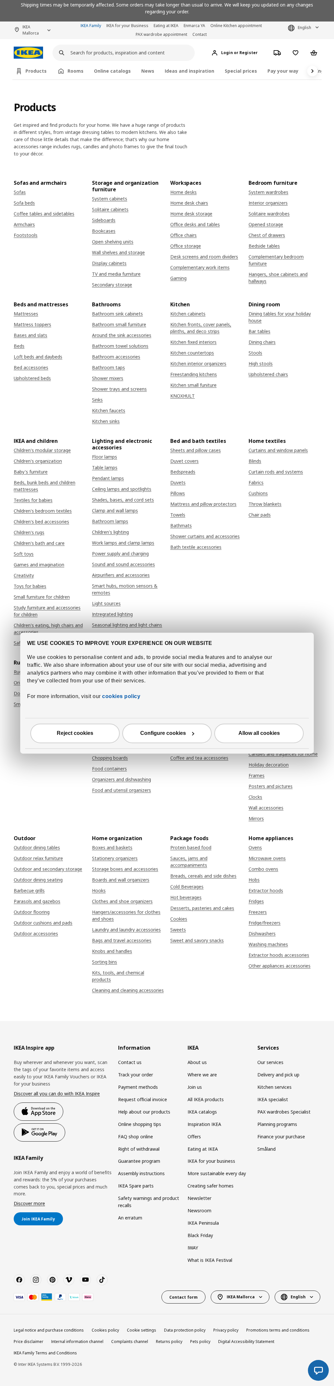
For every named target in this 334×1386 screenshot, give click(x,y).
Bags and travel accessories (121, 940)
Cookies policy (105, 1330)
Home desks (183, 192)
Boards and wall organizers (120, 880)
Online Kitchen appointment (236, 25)
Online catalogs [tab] (112, 71)
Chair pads (260, 515)
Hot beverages (186, 897)
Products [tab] (36, 71)
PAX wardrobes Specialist (284, 1112)
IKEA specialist (272, 1099)
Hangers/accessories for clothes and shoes (126, 915)
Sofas (20, 192)
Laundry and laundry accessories (126, 929)
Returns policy (169, 1341)
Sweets (178, 929)
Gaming (178, 278)
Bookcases (103, 231)
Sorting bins (104, 962)
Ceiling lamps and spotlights (121, 489)
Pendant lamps (108, 478)
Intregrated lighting (112, 614)
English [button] (304, 27)
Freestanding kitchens (193, 374)
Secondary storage (112, 285)
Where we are (202, 1075)
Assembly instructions (141, 1173)
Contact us (130, 1062)
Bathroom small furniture (119, 324)
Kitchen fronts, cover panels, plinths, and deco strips (200, 327)
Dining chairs (262, 342)
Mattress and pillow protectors (203, 504)
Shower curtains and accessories (205, 536)
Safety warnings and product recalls (148, 1201)
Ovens (255, 847)
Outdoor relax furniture (38, 858)
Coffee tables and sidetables (44, 214)
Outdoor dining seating (38, 880)
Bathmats (181, 525)
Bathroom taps (108, 367)
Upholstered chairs (268, 374)
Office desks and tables (195, 224)
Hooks (99, 890)
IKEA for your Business (127, 25)
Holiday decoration (269, 765)
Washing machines (268, 944)
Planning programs (277, 1124)
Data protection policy (184, 1330)
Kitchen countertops (192, 353)
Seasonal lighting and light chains (127, 625)
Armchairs (24, 224)
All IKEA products (206, 1099)
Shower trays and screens (119, 389)
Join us (195, 1087)
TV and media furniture (116, 274)
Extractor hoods (266, 890)
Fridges (256, 901)
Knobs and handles (112, 951)
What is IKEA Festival (210, 1260)
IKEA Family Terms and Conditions (45, 1353)
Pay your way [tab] (282, 71)
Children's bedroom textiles (43, 511)
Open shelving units (112, 242)
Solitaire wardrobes (269, 214)
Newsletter (199, 1198)
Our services (270, 1062)
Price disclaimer (28, 1341)
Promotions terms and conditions (278, 1330)
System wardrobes (268, 192)
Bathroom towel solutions (120, 346)
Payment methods (138, 1087)
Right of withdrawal (138, 1149)
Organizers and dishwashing (121, 779)
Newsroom (199, 1210)
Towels (177, 515)
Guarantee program (139, 1161)
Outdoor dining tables (37, 847)
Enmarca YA (194, 25)
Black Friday (200, 1235)
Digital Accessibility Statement (246, 1341)
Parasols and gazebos (37, 901)
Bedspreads (182, 472)
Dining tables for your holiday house (280, 317)
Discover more (29, 1203)
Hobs (254, 880)
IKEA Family (91, 25)
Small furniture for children (42, 597)
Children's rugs (29, 532)
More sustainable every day (217, 1173)
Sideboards (103, 220)
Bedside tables (264, 246)
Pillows (177, 493)
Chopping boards (110, 758)
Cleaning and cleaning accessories (128, 990)
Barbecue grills (29, 890)
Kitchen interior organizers (198, 363)
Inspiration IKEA (204, 1124)
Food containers (109, 769)
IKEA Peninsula (203, 1223)
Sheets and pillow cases (195, 450)
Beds (19, 346)
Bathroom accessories (116, 357)
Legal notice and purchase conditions (49, 1330)
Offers (194, 1136)
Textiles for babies (33, 500)
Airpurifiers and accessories (121, 575)
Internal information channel (77, 1341)
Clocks (255, 797)
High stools (261, 363)
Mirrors (256, 818)
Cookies (178, 919)
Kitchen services (274, 1087)
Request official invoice (142, 1099)
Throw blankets (265, 504)
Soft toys (24, 554)
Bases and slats (30, 335)
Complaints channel (129, 1341)
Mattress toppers (32, 324)
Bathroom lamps (110, 521)
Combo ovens (263, 869)
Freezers (258, 912)
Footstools (26, 235)
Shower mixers (107, 378)
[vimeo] (68, 1279)
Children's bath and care (39, 543)
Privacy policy (225, 1330)
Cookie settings (141, 1330)
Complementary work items (200, 267)
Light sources (106, 603)
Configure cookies (163, 733)
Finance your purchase (281, 1136)
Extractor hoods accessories (279, 955)
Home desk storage (191, 214)
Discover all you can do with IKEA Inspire (57, 1093)
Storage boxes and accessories (125, 869)
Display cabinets (109, 263)
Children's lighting (110, 532)
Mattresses (26, 314)
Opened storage (266, 224)
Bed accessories (31, 367)
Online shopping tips (139, 1124)
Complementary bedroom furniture (276, 260)
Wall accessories (266, 808)
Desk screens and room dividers (204, 257)
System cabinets (109, 199)
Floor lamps (104, 457)
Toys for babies (30, 586)
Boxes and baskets (112, 847)
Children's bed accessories (41, 521)
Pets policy (200, 1341)
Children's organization (38, 461)
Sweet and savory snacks (197, 940)
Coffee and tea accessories (199, 758)
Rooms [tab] (76, 71)
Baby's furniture (31, 472)
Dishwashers (262, 933)
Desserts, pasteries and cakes (202, 908)
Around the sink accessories (121, 335)
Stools (255, 353)
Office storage (185, 246)
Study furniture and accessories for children (47, 611)
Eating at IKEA (166, 25)
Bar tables (259, 331)
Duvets (178, 482)
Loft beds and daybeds (38, 357)
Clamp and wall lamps (115, 510)
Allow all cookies (259, 733)
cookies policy (121, 696)
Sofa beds (24, 203)
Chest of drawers (267, 235)
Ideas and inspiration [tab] (189, 71)
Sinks (97, 400)
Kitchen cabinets (187, 314)
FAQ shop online (135, 1136)
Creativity (24, 575)
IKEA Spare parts (136, 1186)
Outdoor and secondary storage (48, 869)
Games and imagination (39, 565)
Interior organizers (268, 203)
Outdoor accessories (36, 933)
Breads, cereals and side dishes (203, 876)
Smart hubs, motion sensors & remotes (125, 589)
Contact (199, 34)
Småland (266, 1149)
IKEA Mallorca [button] (31, 30)
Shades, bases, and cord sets (123, 500)
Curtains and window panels (278, 450)
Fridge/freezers (265, 923)
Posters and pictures (271, 786)
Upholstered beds (32, 378)
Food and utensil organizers (121, 790)
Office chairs (183, 235)
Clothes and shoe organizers (122, 901)
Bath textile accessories (195, 547)
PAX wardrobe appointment (161, 34)
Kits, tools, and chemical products (118, 976)
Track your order (135, 1075)
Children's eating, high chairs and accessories (48, 628)
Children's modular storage (42, 450)
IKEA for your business (211, 1161)
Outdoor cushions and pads (43, 923)
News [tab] (147, 71)
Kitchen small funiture (193, 385)
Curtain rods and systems (276, 472)
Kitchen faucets (108, 410)
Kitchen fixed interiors (193, 342)
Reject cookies (75, 733)
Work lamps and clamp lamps (123, 543)
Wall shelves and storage (118, 252)
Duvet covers (184, 461)
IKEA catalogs (202, 1112)
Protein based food (190, 847)
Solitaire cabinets (110, 209)
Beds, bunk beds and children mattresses (44, 485)
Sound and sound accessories (123, 564)
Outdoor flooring (32, 912)
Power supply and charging (120, 553)
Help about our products (144, 1112)
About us (197, 1062)
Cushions (258, 493)
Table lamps (104, 467)
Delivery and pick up (278, 1075)
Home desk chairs (189, 203)
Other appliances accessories (280, 966)
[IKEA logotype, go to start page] (28, 53)
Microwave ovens (267, 858)
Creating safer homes (211, 1186)
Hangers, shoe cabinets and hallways (278, 277)
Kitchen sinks (106, 421)
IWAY (193, 1248)
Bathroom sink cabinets (117, 314)
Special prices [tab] (241, 71)
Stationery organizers (115, 858)
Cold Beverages (187, 886)
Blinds (255, 461)
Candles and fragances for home (283, 754)
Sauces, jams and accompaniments (188, 861)
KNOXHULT (182, 396)
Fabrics (256, 482)
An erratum (130, 1218)
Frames (257, 775)
